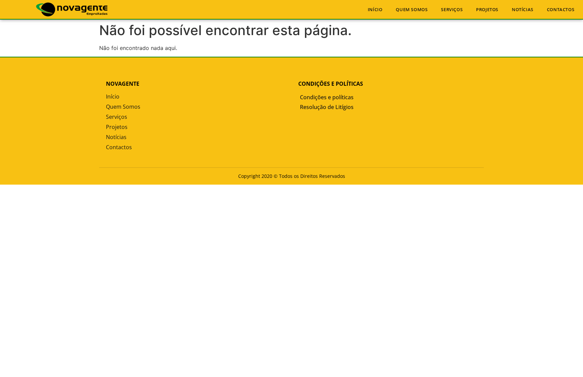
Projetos (487, 9)
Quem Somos (411, 9)
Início (375, 9)
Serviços (452, 9)
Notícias (522, 9)
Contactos (560, 9)
